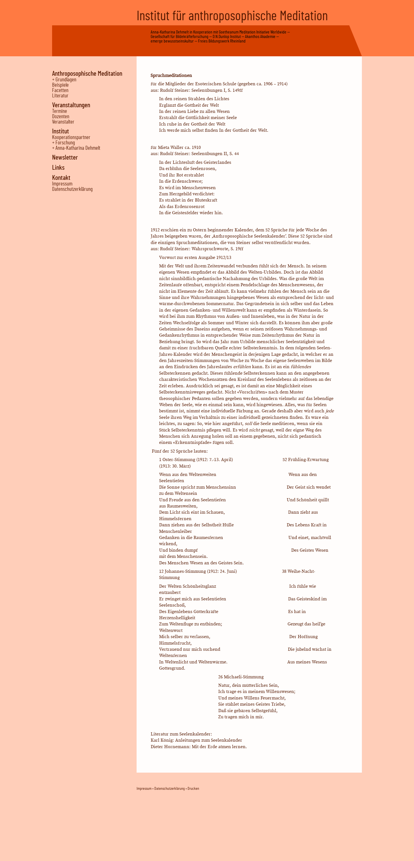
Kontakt (61, 178)
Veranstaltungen (71, 105)
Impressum (62, 184)
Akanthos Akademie (260, 36)
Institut (60, 131)
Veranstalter (63, 122)
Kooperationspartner (71, 137)
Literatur (60, 96)
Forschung (65, 143)
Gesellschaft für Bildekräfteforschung (179, 36)
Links (58, 167)
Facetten (60, 90)
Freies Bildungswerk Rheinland (222, 41)
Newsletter (65, 157)
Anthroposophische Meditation (87, 73)
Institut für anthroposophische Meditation (232, 16)
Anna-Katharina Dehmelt (170, 32)
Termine (59, 111)
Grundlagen (65, 79)
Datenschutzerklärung (72, 189)
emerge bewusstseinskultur (172, 41)
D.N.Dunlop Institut (227, 36)
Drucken (193, 789)
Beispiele (60, 85)
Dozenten (60, 116)
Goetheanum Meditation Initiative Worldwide (252, 32)
